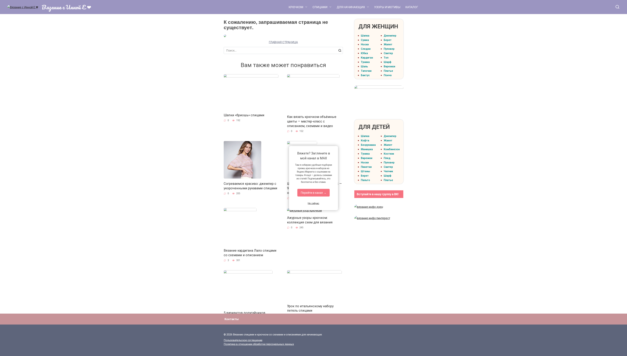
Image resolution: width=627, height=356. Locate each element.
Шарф (387, 62)
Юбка (364, 53)
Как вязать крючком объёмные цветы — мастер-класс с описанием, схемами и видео (311, 121)
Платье (388, 70)
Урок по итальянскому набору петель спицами (310, 308)
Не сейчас (313, 203)
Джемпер (390, 35)
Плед (387, 158)
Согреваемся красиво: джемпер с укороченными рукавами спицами (250, 186)
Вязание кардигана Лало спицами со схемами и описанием (250, 253)
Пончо (388, 75)
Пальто (365, 180)
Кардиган (367, 57)
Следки (365, 48)
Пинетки (366, 166)
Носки (365, 44)
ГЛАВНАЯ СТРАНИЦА (283, 42)
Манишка (367, 149)
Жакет (388, 140)
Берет (388, 40)
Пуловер (389, 48)
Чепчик (388, 171)
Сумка (365, 40)
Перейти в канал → (313, 192)
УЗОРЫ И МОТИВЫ (387, 7)
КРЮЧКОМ (296, 7)
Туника (365, 62)
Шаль (364, 66)
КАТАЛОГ (411, 7)
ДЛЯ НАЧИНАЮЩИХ (351, 7)
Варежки (389, 66)
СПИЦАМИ (320, 7)
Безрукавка (368, 144)
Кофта (365, 140)
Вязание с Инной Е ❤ (66, 7)
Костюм (389, 153)
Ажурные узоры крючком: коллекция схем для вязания (310, 220)
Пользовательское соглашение (243, 340)
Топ (386, 57)
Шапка (365, 35)
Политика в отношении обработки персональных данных (259, 344)
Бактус (365, 75)
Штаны (365, 171)
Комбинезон (392, 149)
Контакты (232, 319)
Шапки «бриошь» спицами (244, 115)
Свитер (388, 53)
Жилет (388, 44)
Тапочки (366, 70)
